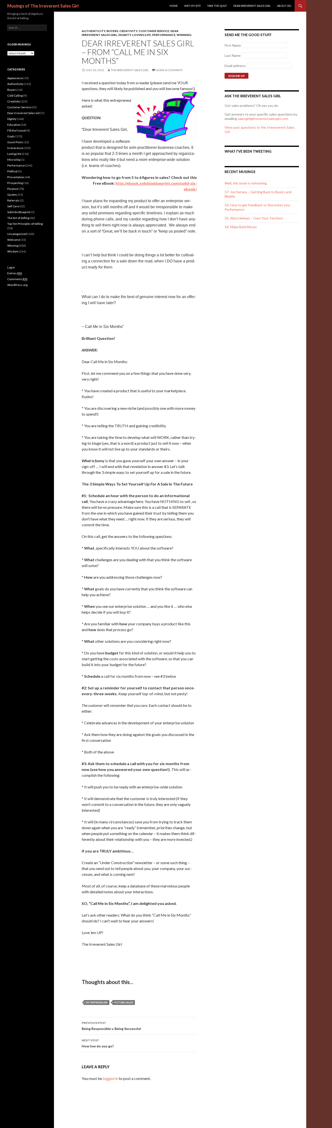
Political (12, 171)
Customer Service (154, 31)
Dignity (124, 35)
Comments (17, 279)
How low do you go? (98, 1043)
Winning (184, 35)
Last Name (233, 55)
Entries (14, 273)
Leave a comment (169, 70)
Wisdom (12, 251)
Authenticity (93, 31)
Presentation (15, 177)
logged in (110, 1078)
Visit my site (192, 5)
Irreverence (15, 148)
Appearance (15, 78)
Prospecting (15, 183)
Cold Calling (15, 95)
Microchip (13, 159)
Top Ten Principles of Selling (25, 224)
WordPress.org (17, 285)
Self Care (13, 206)
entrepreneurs (97, 1002)
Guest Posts (15, 142)
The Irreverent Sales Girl (130, 70)
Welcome (13, 240)
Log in (11, 267)
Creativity (128, 31)
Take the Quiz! (217, 5)
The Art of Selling (18, 218)
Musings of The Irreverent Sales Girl (43, 5)
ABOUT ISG (284, 5)
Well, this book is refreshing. (246, 183)
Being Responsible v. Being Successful (111, 1026)
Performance (163, 35)
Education (13, 124)
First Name (233, 45)
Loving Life (141, 35)
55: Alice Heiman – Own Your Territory (254, 218)
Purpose (12, 189)
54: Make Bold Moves (241, 227)
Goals (11, 136)
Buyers (112, 31)
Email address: (236, 66)
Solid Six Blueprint (18, 212)
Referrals (13, 200)
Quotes (12, 194)
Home (174, 5)
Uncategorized (17, 234)
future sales (123, 1002)
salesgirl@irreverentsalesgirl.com (263, 119)
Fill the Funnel (16, 130)
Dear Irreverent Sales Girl (252, 5)
